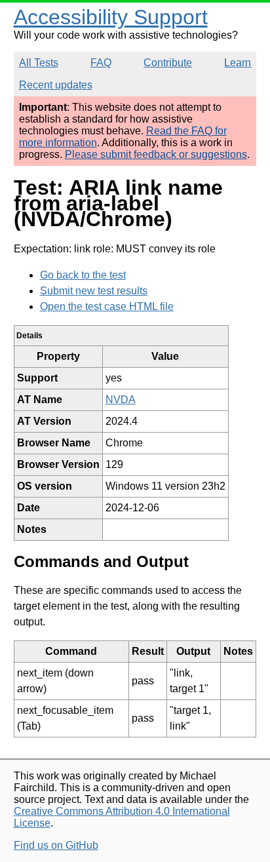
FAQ (100, 62)
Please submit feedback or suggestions (156, 154)
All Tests (38, 62)
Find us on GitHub (56, 845)
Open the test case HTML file (107, 306)
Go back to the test (83, 275)
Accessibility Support (111, 17)
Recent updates (55, 84)
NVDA (121, 399)
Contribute (168, 62)
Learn (237, 62)
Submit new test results (93, 290)
